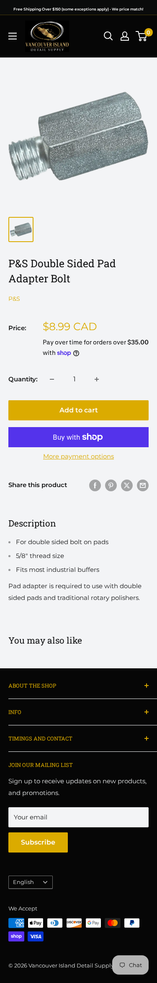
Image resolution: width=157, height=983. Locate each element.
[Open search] (108, 36)
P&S (14, 298)
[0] (141, 36)
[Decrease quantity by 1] (52, 379)
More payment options (78, 456)
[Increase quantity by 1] (97, 379)
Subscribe (38, 842)
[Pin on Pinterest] (111, 485)
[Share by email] (143, 485)
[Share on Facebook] (95, 485)
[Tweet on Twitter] (127, 485)
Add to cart (78, 410)
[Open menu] (12, 36)
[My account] (125, 36)
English (23, 882)
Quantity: (23, 379)
